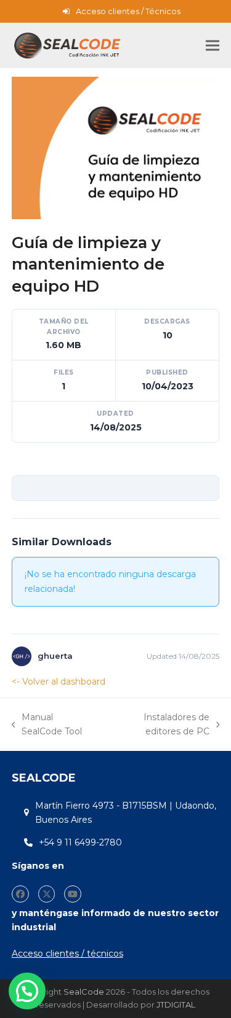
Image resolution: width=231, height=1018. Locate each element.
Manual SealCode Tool (47, 725)
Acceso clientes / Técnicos (128, 11)
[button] (212, 46)
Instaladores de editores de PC (158, 725)
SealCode (83, 992)
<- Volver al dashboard (58, 681)
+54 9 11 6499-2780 (80, 842)
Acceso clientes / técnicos (67, 953)
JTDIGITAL (175, 1004)
